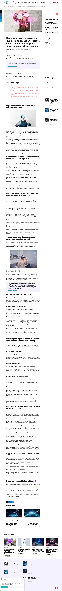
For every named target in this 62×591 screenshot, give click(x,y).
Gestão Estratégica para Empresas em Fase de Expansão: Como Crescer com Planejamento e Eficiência (54, 102)
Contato (50, 2)
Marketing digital (10, 496)
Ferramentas (42, 2)
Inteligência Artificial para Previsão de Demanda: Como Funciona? (50, 43)
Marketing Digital (31, 2)
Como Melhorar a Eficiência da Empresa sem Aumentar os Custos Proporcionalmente (33, 571)
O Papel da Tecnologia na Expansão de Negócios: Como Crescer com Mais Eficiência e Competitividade (54, 112)
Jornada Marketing (31, 33)
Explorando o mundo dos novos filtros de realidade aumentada (24, 85)
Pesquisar (47, 10)
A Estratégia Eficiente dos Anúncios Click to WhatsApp (24, 550)
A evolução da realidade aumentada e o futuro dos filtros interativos (25, 100)
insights (31, 490)
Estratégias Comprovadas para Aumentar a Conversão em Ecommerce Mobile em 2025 (9, 551)
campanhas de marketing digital (22, 277)
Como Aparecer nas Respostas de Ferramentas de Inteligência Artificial (51, 28)
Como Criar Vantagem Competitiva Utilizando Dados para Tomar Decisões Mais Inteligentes (54, 121)
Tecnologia (8, 34)
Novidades (37, 2)
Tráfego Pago (21, 547)
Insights (34, 547)
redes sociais (26, 164)
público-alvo (21, 437)
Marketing (7, 6)
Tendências (12, 34)
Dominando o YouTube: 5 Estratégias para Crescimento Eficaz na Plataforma (52, 551)
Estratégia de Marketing (14, 33)
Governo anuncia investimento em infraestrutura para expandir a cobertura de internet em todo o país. (32, 522)
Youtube (48, 547)
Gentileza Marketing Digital (11, 485)
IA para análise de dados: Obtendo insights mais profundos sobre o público (38, 550)
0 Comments (26, 49)
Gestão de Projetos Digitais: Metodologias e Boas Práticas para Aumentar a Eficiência (33, 564)
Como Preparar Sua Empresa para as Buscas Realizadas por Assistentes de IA (51, 33)
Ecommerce (6, 547)
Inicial (18, 2)
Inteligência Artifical (23, 2)
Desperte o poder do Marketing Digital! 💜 (20, 102)
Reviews (47, 2)
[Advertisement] (51, 61)
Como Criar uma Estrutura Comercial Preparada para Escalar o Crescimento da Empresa (32, 579)
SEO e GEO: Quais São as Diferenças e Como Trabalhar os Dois (51, 23)
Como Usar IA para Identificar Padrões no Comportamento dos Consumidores (51, 38)
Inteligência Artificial (18, 494)
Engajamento (9, 494)
